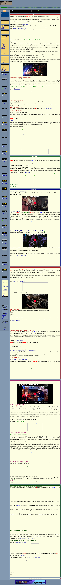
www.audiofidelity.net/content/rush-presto (19, 340)
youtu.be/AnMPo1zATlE (25, 24)
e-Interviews (2, 27)
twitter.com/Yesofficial (30, 517)
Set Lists (2, 61)
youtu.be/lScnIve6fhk (37, 557)
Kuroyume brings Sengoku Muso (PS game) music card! (5, 295)
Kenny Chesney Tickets (4, 316)
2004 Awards (3, 45)
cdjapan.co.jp (4, 296)
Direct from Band (16, 89)
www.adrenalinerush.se (14, 28)
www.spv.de (18, 320)
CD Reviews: (2, 4)
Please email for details (5, 325)
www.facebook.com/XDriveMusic (21, 281)
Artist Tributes (3, 70)
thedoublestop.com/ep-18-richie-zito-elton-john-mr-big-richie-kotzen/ (20, 359)
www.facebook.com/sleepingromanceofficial (21, 542)
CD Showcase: (2, 3)
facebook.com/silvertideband (34, 464)
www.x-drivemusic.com (14, 281)
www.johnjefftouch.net (33, 364)
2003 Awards (3, 46)
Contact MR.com (3, 69)
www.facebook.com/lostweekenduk (31, 347)
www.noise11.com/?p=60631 (48, 108)
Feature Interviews (3, 26)
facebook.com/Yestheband (24, 517)
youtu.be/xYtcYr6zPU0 (34, 541)
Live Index (2, 62)
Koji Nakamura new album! (5, 285)
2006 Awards (3, 43)
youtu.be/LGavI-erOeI (19, 278)
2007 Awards (3, 42)
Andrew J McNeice (5, 322)
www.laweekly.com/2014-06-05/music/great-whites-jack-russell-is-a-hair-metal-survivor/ (30, 362)
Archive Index (3, 28)
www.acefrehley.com (14, 320)
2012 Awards (3, 38)
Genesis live (5, 310)
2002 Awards (3, 47)
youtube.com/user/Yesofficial (36, 517)
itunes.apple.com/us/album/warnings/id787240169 (24, 364)
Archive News (3, 67)
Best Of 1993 (3, 52)
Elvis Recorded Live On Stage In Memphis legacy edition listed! (5, 290)
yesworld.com (19, 517)
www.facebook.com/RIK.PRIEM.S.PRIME (21, 255)
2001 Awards (3, 48)
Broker (3, 314)
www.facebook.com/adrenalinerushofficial (22, 28)
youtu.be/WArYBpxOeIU (12, 364)
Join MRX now (11, 120)
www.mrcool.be (14, 255)
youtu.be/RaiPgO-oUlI (23, 555)
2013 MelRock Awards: (4, 36)
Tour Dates (2, 59)
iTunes (19, 89)
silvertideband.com (46, 464)
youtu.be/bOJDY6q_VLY (29, 557)
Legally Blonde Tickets (4, 307)
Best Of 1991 (3, 53)
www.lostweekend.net (24, 347)
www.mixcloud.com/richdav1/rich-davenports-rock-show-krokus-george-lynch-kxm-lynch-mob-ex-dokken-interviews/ (23, 350)
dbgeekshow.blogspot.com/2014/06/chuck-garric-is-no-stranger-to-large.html (27, 538)
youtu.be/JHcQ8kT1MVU (28, 172)
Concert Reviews (3, 60)
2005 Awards (3, 44)
